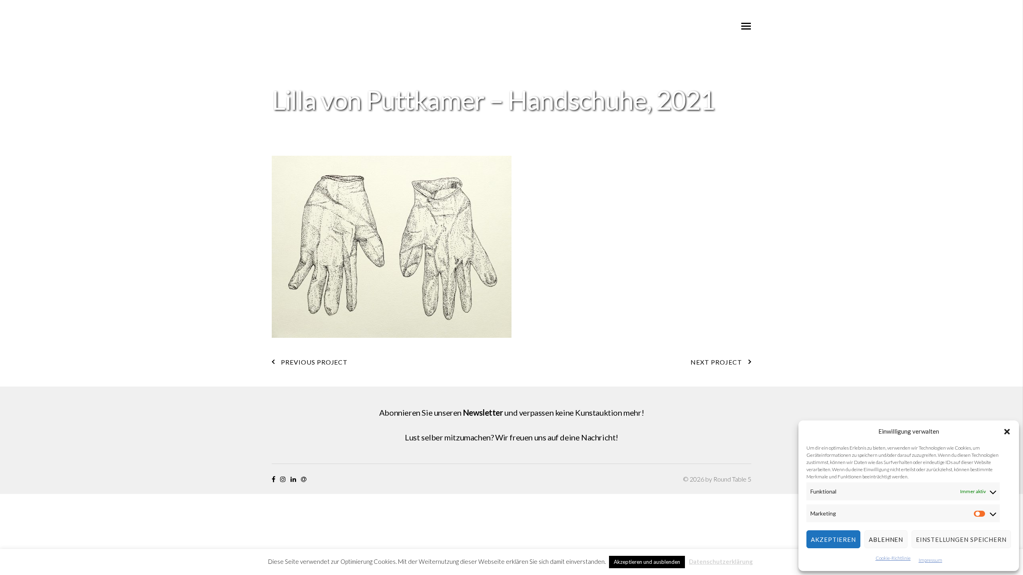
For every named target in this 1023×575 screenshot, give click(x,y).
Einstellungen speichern (961, 539)
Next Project (716, 362)
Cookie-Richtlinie (893, 558)
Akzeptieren (833, 539)
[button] (1007, 432)
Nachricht (598, 437)
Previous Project (314, 362)
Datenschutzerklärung (721, 561)
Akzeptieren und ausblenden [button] (647, 562)
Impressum (930, 560)
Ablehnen (886, 539)
